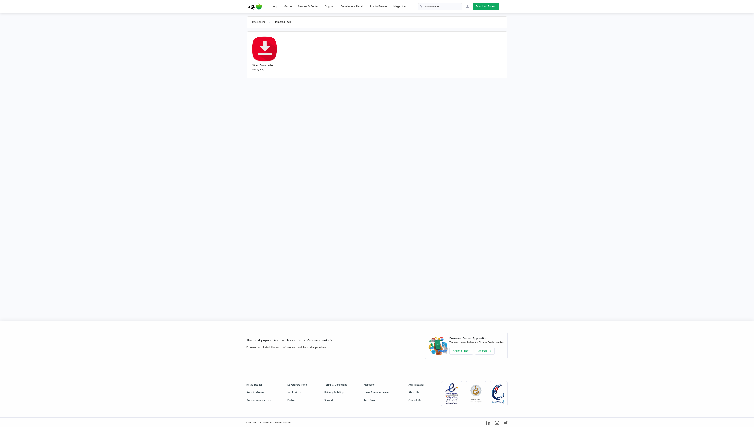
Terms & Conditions (335, 385)
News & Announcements (378, 393)
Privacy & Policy (334, 393)
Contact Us (414, 400)
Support (330, 6)
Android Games (255, 393)
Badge (291, 400)
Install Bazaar (254, 385)
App (275, 6)
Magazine (399, 6)
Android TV (484, 351)
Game (288, 6)
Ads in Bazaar (378, 6)
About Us (413, 393)
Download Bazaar (486, 7)
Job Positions (295, 393)
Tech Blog (369, 400)
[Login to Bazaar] (467, 6)
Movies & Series (308, 6)
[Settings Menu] (504, 6)
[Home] (255, 7)
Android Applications (258, 400)
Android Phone (461, 351)
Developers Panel (352, 6)
